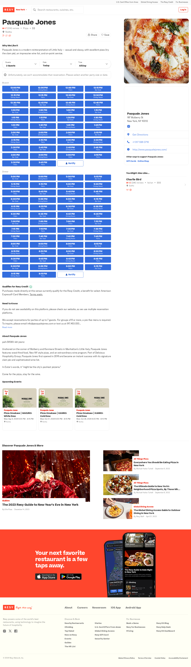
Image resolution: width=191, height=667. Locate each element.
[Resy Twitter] (10, 631)
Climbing (69, 627)
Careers (82, 608)
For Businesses (182, 2)
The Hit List (70, 646)
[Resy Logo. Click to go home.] (8, 9)
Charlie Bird (133, 179)
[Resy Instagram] (4, 631)
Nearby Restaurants (74, 623)
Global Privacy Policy (126, 658)
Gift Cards (131, 161)
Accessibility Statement (178, 658)
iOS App (116, 608)
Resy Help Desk (163, 627)
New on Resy (71, 635)
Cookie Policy (160, 658)
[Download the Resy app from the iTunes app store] (46, 576)
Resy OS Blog (162, 623)
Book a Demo (132, 623)
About (68, 608)
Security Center (102, 638)
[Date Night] (6, 35)
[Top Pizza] (3, 35)
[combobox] (57, 9)
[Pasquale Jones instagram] (128, 126)
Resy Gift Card (101, 635)
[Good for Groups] (127, 190)
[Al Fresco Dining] (130, 190)
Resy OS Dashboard (165, 631)
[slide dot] (149, 79)
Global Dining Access (149, 2)
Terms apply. (36, 294)
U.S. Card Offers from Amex (127, 2)
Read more (7, 327)
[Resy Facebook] (15, 631)
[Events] (10, 35)
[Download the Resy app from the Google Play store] (71, 576)
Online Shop (143, 161)
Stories (98, 623)
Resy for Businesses (135, 627)
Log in (183, 9)
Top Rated (69, 631)
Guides (68, 642)
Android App (133, 608)
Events (68, 638)
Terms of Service (144, 658)
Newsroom (99, 608)
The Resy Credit (167, 2)
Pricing (129, 631)
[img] (3, 32)
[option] (156, 51)
